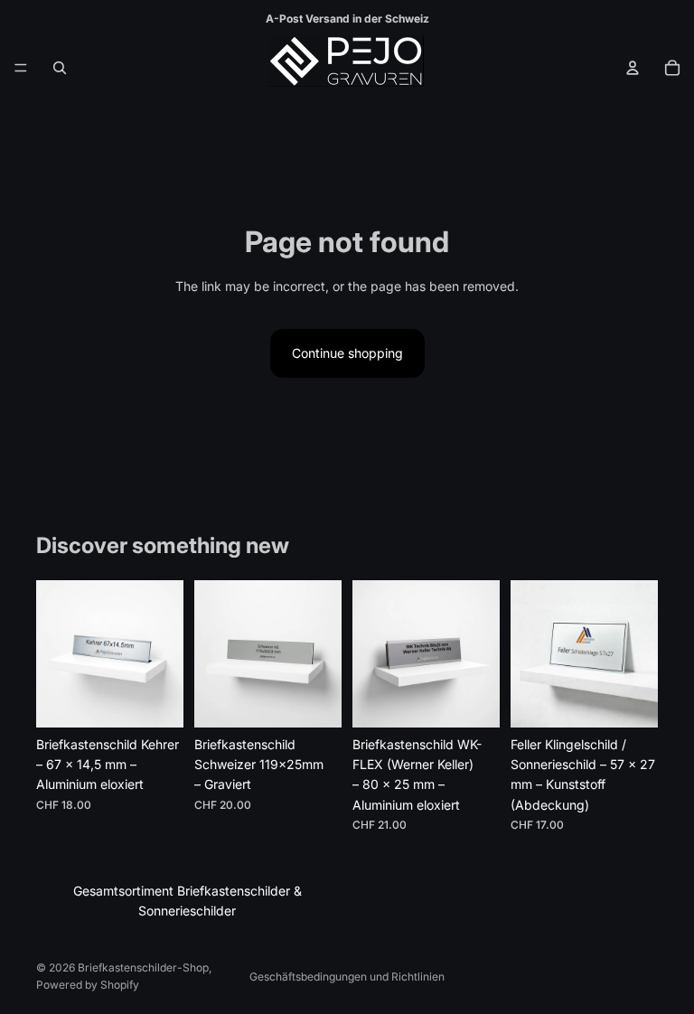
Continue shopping (347, 353)
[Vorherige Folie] (56, 653)
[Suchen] (60, 68)
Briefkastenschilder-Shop (143, 967)
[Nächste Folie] (163, 653)
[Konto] (632, 68)
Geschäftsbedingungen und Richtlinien (347, 976)
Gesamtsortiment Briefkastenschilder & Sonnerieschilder (187, 900)
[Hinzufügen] (155, 699)
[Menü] (21, 68)
